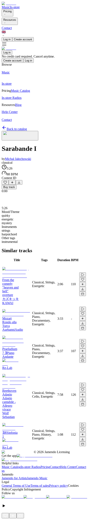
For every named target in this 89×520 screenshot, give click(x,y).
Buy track (9, 187)
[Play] (20, 135)
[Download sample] (19, 182)
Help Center (68, 467)
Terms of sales (39, 485)
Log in (7, 39)
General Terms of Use (16, 485)
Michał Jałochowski (18, 159)
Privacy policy (58, 485)
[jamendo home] (9, 3)
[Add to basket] (82, 293)
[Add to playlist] (12, 182)
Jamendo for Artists (14, 478)
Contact (7, 28)
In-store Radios (31, 467)
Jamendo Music (37, 478)
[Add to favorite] (5, 182)
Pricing (7, 11)
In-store (15, 7)
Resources (9, 19)
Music (6, 7)
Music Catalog (11, 467)
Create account (23, 39)
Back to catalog (17, 129)
